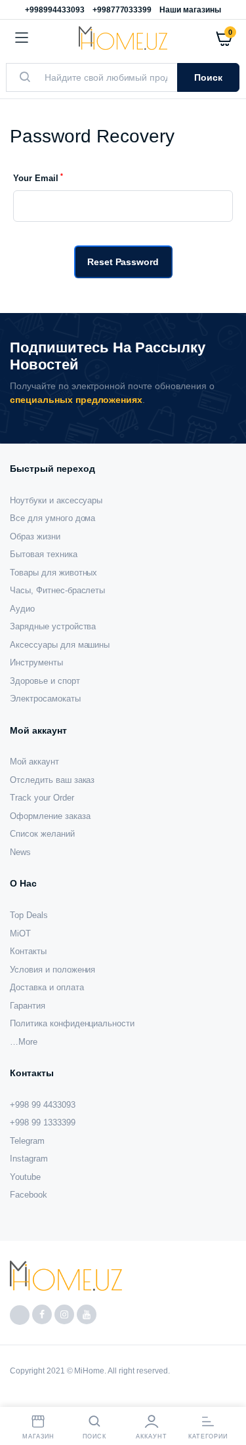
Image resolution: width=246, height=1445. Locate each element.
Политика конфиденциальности (72, 1023)
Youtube (25, 1177)
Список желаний (42, 834)
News (20, 852)
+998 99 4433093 (42, 1105)
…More (23, 1042)
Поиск (208, 77)
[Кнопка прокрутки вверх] (225, 1392)
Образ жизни (35, 536)
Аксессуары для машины (60, 645)
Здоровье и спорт (45, 681)
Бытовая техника (43, 554)
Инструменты (36, 662)
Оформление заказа (50, 816)
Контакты (28, 951)
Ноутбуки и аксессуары (56, 500)
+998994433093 (55, 9)
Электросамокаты (45, 698)
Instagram (29, 1158)
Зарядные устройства (53, 626)
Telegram (27, 1141)
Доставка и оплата (47, 987)
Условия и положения (52, 969)
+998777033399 (122, 9)
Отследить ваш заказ (52, 780)
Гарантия (27, 1006)
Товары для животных (53, 572)
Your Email (38, 177)
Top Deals (29, 915)
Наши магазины (190, 9)
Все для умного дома (52, 518)
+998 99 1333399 (42, 1122)
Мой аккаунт (34, 761)
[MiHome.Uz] (123, 38)
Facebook (28, 1195)
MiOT (20, 933)
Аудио (22, 609)
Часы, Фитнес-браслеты (57, 590)
